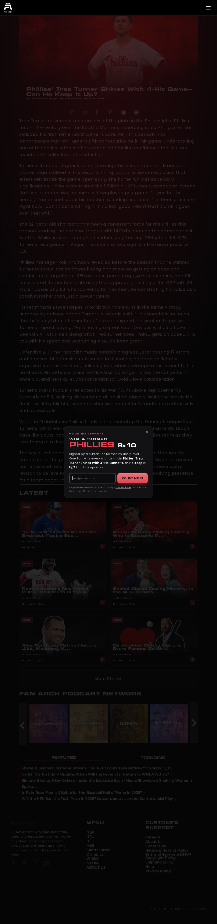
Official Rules (123, 487)
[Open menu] (208, 8)
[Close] (147, 432)
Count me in (132, 478)
